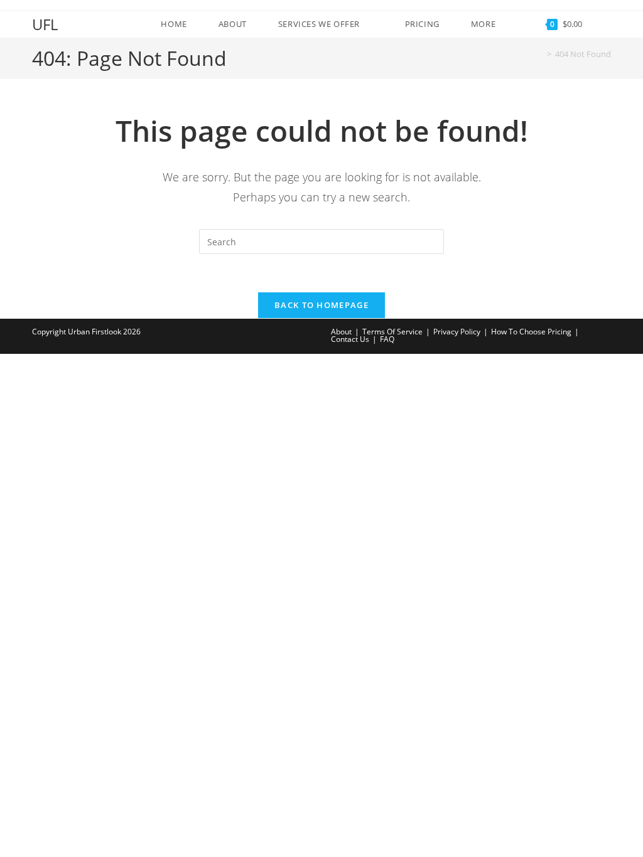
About (341, 331)
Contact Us (350, 339)
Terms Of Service (392, 331)
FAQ (387, 339)
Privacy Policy (456, 331)
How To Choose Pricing (531, 331)
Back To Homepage (321, 305)
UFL (45, 24)
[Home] (540, 54)
